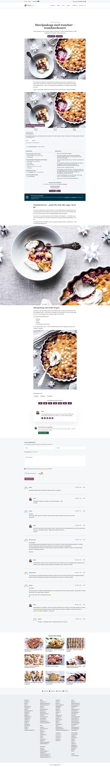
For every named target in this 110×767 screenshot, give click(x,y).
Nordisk (73, 749)
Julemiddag (59, 716)
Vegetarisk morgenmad (45, 722)
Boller (26, 703)
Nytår (57, 721)
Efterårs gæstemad (75, 704)
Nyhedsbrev (36, 1)
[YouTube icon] (52, 418)
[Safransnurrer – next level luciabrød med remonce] (55, 643)
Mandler (36, 396)
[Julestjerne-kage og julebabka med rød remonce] (34, 643)
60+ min (58, 740)
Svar (84, 487)
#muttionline (73, 197)
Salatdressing (43, 734)
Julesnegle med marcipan (52, 666)
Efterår (73, 701)
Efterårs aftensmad (75, 703)
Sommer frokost (75, 721)
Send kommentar (29, 478)
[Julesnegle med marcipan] (55, 659)
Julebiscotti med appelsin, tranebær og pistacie (33, 683)
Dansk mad (74, 737)
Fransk (73, 739)
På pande (27, 721)
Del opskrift (60, 36)
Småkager (27, 724)
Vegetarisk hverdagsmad (45, 757)
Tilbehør (42, 740)
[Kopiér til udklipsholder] (70, 403)
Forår (73, 707)
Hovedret (43, 731)
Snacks (42, 715)
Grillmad (58, 707)
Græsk (73, 740)
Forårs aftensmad (75, 709)
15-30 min (58, 736)
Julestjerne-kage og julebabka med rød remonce (33, 650)
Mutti (29, 1)
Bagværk (27, 701)
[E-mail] (65, 403)
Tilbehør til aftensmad (45, 742)
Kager (58, 22)
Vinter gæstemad (75, 728)
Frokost (42, 707)
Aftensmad (43, 701)
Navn (26, 447)
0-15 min (58, 734)
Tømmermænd (59, 727)
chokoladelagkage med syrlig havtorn (58, 213)
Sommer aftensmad (75, 716)
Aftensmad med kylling (45, 703)
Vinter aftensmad (75, 727)
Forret (42, 730)
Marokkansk (74, 745)
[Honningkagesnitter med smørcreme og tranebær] (76, 676)
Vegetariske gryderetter (29, 730)
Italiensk (73, 743)
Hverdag (58, 712)
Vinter (73, 725)
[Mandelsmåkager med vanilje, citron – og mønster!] (55, 676)
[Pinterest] (83, 1)
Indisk (73, 742)
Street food (27, 725)
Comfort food (27, 706)
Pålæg (42, 733)
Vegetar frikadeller (44, 751)
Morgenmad (43, 712)
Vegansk (42, 749)
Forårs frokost (74, 710)
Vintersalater (74, 730)
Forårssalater (74, 713)
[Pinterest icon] (50, 418)
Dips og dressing (44, 728)
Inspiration (81, 5)
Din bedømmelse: (28, 452)
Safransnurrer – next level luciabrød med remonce (54, 650)
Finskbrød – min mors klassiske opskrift (74, 650)
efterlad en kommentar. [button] (62, 184)
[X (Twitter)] (45, 403)
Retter (63, 5)
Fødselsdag (59, 706)
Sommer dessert (75, 718)
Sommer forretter (75, 719)
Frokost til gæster (60, 704)
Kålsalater (27, 712)
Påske (58, 722)
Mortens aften (59, 719)
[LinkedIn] (55, 403)
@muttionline (66, 197)
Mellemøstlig (74, 746)
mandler (31, 172)
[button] (26, 133)
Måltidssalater (27, 716)
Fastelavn (58, 703)
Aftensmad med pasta (45, 704)
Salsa (41, 736)
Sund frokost (43, 719)
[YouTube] (85, 1)
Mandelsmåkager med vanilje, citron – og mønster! (54, 683)
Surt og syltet (43, 739)
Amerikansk (74, 734)
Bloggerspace (56, 764)
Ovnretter (27, 719)
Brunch (42, 706)
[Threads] (60, 403)
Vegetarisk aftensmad (45, 754)
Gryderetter (27, 707)
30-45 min (58, 737)
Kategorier (26, 700)
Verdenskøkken (74, 733)
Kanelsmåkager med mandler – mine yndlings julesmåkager (75, 666)
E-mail (58, 447)
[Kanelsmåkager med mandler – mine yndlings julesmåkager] (76, 659)
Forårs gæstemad (75, 712)
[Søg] (85, 5)
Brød (26, 704)
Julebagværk (59, 715)
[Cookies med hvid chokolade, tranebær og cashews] (34, 659)
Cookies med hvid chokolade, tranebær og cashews (31, 666)
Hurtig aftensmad (44, 709)
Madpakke (43, 710)
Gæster (58, 710)
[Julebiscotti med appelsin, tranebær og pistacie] (34, 676)
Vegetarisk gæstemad (45, 755)
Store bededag (59, 724)
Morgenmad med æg (44, 713)
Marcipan (42, 396)
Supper (26, 727)
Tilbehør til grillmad (44, 743)
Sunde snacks (43, 718)
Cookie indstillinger (75, 755)
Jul (57, 713)
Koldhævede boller (28, 710)
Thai (73, 751)
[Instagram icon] (47, 418)
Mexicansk (74, 748)
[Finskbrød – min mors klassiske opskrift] (76, 643)
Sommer (73, 715)
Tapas (58, 725)
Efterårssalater (74, 706)
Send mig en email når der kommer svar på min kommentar (39, 468)
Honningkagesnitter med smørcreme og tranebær (75, 683)
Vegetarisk (43, 752)
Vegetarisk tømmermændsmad (62, 730)
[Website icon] (45, 418)
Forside (25, 1)
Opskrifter (53, 5)
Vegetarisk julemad (60, 728)
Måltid (58, 5)
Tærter (26, 728)
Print (59, 190)
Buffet (58, 701)
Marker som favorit (43, 432)
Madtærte (27, 715)
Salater (26, 722)
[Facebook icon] (42, 418)
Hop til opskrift (52, 36)
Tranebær (49, 396)
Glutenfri (42, 748)
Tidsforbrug (58, 733)
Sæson (68, 5)
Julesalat (58, 718)
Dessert (42, 727)
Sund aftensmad (44, 716)
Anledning (74, 5)
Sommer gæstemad (75, 722)
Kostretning (42, 746)
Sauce (42, 737)
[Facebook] (40, 403)
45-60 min (58, 739)
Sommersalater (75, 724)
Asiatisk (73, 736)
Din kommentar (29, 457)
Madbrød (26, 713)
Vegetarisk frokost (44, 721)
